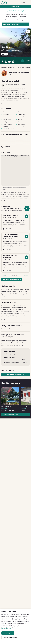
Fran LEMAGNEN (24, 72)
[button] (15, 170)
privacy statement (6, 628)
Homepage (4, 67)
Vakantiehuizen (11, 67)
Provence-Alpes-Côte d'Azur (23, 67)
